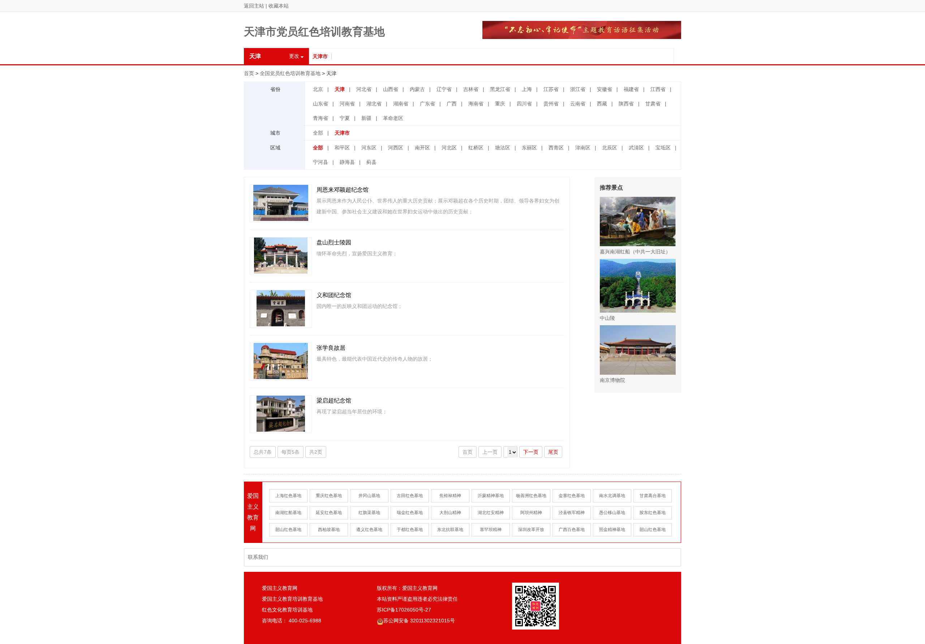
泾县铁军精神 (572, 512)
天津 (340, 89)
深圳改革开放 (531, 529)
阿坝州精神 (531, 512)
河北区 (449, 148)
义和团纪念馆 (334, 295)
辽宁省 (444, 89)
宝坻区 (663, 148)
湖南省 (400, 103)
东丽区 (529, 148)
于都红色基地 (410, 529)
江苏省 (551, 89)
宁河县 (320, 162)
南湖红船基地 (288, 512)
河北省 (363, 89)
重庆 (500, 103)
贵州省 (551, 103)
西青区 (556, 148)
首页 (249, 73)
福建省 (631, 89)
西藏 (602, 103)
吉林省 (470, 89)
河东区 (369, 148)
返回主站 (254, 6)
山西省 (390, 89)
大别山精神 (450, 512)
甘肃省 (653, 103)
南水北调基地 (612, 495)
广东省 (427, 103)
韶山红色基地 (288, 529)
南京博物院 (612, 380)
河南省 (347, 103)
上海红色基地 (288, 495)
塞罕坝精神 (491, 529)
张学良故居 (331, 348)
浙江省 (577, 89)
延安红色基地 (329, 512)
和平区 (342, 148)
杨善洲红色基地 (531, 495)
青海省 (320, 118)
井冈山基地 (369, 495)
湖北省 (374, 103)
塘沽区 (502, 148)
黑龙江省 (500, 89)
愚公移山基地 (612, 512)
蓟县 (371, 162)
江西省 (658, 89)
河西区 (395, 148)
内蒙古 (417, 89)
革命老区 (393, 118)
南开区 (422, 148)
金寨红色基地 (572, 495)
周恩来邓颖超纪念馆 (343, 190)
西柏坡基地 (329, 529)
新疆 (366, 118)
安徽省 (604, 89)
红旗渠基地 (369, 512)
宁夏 (345, 118)
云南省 (577, 103)
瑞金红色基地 (410, 512)
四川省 (524, 103)
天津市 (320, 56)
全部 (318, 133)
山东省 (320, 103)
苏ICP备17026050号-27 (404, 610)
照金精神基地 (612, 529)
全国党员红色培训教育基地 (290, 73)
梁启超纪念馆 (334, 400)
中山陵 (607, 318)
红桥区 (475, 148)
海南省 (475, 103)
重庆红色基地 (329, 495)
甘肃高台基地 (653, 495)
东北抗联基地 (450, 529)
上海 (527, 89)
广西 (452, 103)
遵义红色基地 (369, 529)
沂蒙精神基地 (491, 495)
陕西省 (626, 103)
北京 (318, 89)
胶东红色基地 (653, 512)
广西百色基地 (572, 529)
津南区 (582, 148)
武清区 (636, 148)
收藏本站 (278, 6)
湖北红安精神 (491, 512)
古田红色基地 (410, 495)
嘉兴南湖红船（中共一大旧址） (635, 251)
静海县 (347, 162)
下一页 (530, 452)
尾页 (553, 452)
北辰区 (609, 148)
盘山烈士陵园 (334, 242)
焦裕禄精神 (450, 495)
